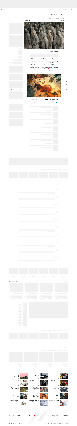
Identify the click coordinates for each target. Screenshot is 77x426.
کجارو (48, 68)
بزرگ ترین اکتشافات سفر (44, 72)
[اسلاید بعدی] (8, 96)
